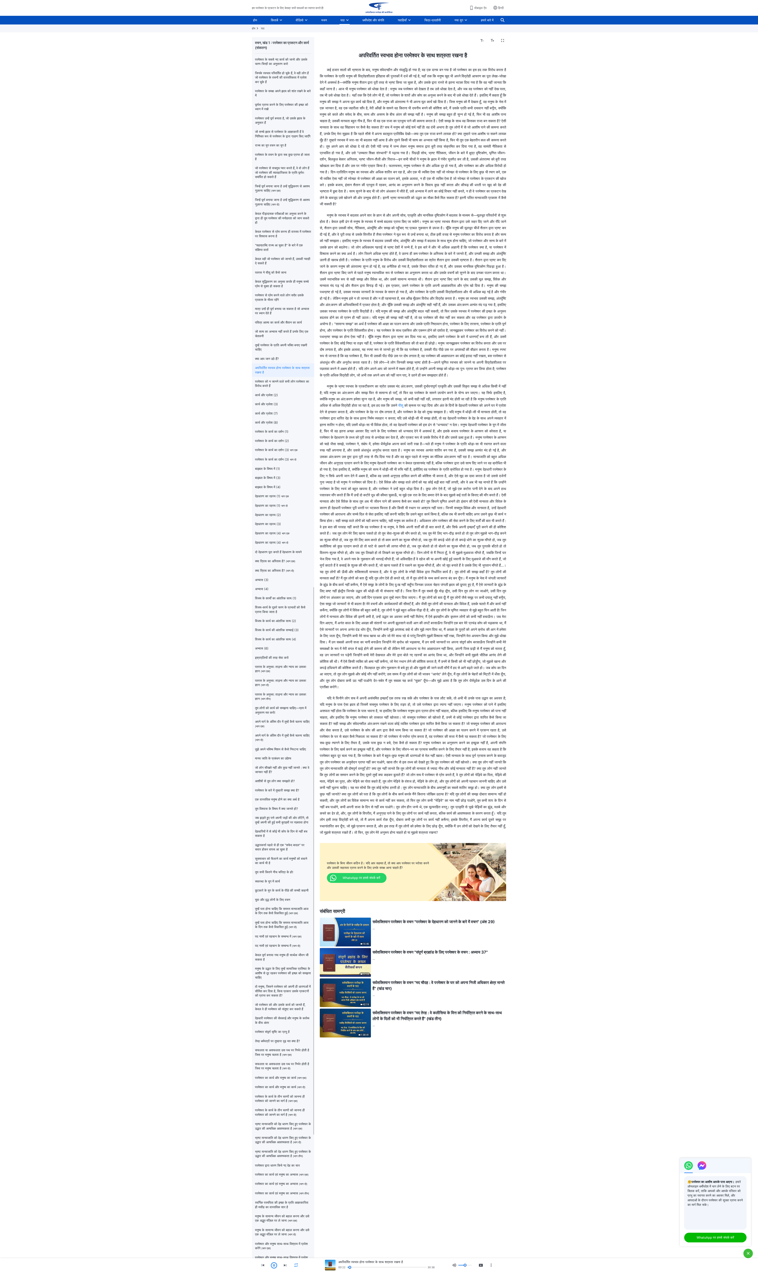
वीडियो (299, 20)
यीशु (400, 405)
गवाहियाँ (402, 20)
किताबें (274, 20)
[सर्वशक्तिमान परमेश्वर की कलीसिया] (379, 8)
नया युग (458, 20)
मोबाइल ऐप (480, 8)
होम (255, 20)
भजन (324, 20)
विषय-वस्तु (328, 41)
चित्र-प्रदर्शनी (432, 20)
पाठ (343, 20)
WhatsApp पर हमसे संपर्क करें (715, 1237)
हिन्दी (501, 8)
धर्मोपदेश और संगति (373, 20)
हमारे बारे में (487, 20)
